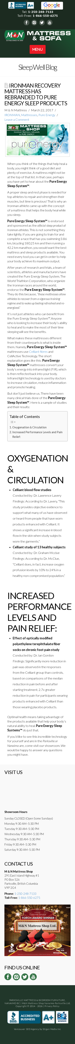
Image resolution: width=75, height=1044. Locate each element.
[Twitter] (41, 22)
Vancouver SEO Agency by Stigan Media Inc (37, 1029)
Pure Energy (46, 115)
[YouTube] (49, 22)
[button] (38, 49)
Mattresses (29, 115)
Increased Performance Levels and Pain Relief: (37, 434)
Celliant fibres (38, 352)
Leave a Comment (16, 120)
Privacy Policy (52, 1006)
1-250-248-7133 (40, 12)
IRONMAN (12, 115)
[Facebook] (26, 22)
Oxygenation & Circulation (29, 427)
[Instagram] (34, 22)
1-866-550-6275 (45, 15)
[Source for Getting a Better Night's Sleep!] (37, 35)
